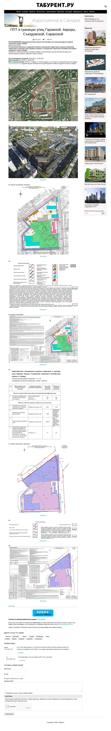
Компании (60, 11)
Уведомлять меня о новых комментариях (19, 693)
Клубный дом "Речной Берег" (94, 163)
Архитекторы (51, 11)
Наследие (68, 11)
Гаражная (21, 638)
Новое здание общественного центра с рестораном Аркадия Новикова (94, 116)
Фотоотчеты (41, 11)
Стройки (25, 11)
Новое (18, 11)
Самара (32, 636)
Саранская (29, 638)
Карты (86, 11)
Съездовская (38, 638)
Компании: (8, 636)
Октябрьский (40, 636)
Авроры (14, 638)
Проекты (32, 11)
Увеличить (43, 180)
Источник (11, 606)
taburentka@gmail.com (66, 624)
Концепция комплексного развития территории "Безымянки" (93, 49)
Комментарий (9, 681)
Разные (92, 11)
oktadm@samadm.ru (14, 63)
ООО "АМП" (16, 636)
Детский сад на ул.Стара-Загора (95, 184)
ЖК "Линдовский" (90, 94)
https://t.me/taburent (98, 21)
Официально (77, 11)
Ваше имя (7, 669)
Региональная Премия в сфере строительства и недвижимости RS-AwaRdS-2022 (95, 141)
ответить (21, 652)
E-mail (6, 674)
